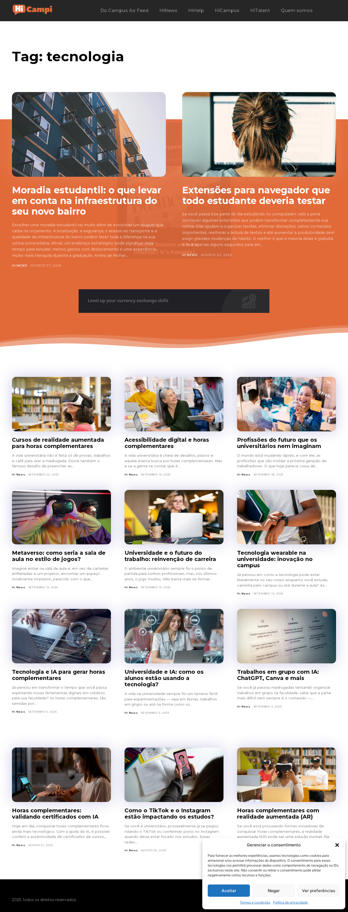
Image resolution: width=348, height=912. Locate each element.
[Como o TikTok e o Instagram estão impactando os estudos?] (174, 775)
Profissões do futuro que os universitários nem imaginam (279, 443)
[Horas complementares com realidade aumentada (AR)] (286, 775)
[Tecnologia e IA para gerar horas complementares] (61, 636)
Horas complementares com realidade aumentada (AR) (278, 813)
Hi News (19, 265)
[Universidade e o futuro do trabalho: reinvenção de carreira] (174, 517)
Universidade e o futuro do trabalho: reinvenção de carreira (170, 556)
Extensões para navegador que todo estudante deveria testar (256, 195)
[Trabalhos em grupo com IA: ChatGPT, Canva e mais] (286, 636)
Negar (274, 890)
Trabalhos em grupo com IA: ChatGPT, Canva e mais (278, 675)
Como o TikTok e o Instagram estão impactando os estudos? (169, 813)
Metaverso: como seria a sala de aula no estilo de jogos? (58, 556)
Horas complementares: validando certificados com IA (55, 813)
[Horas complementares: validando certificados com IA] (61, 775)
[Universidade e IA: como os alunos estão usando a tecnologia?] (174, 636)
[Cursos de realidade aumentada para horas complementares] (61, 404)
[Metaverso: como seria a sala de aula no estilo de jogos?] (61, 517)
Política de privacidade (290, 902)
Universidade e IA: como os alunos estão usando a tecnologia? (164, 678)
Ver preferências (318, 890)
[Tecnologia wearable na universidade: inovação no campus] (286, 517)
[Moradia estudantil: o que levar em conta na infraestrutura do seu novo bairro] (89, 134)
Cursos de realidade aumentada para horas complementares (58, 443)
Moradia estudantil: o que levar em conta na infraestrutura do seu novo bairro (86, 200)
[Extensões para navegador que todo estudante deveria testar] (259, 134)
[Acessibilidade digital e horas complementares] (174, 404)
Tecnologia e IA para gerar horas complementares (58, 675)
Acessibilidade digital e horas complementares (167, 443)
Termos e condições (255, 902)
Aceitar (229, 890)
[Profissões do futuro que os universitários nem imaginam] (286, 404)
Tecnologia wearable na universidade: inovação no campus (275, 559)
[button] (337, 845)
